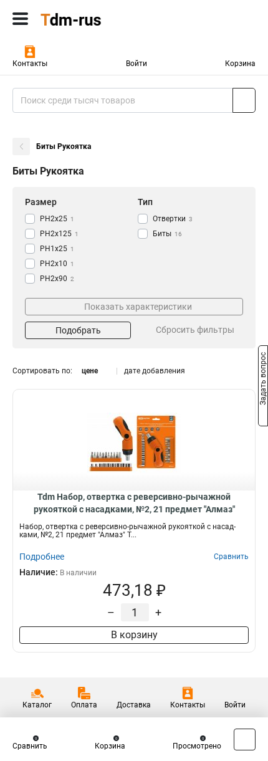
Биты (167, 233)
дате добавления (154, 370)
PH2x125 (59, 233)
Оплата (84, 705)
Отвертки (173, 218)
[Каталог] (20, 18)
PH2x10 (57, 263)
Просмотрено (197, 746)
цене (90, 370)
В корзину (134, 635)
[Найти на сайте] (244, 100)
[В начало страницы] (245, 739)
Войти (136, 63)
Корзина (240, 63)
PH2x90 (57, 278)
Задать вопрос (263, 379)
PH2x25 (57, 218)
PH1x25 (57, 248)
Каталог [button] (37, 705)
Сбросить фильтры (195, 330)
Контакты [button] (29, 63)
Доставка (134, 705)
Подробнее (41, 557)
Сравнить (29, 746)
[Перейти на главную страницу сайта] (93, 18)
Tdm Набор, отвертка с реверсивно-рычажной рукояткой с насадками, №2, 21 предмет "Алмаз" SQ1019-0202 (134, 503)
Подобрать (78, 330)
